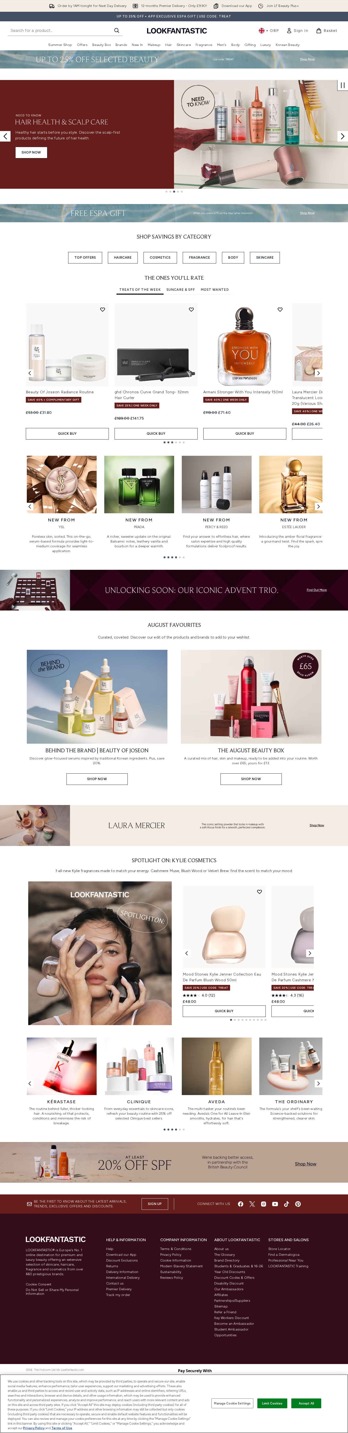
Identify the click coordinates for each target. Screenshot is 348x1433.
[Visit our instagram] (263, 1204)
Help (110, 1249)
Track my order (118, 1295)
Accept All (306, 1403)
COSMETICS (160, 258)
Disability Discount (229, 1283)
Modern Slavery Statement (181, 1266)
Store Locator (279, 1249)
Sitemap (221, 1306)
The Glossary (224, 1255)
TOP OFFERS (85, 258)
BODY (233, 258)
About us (221, 1249)
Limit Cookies (272, 1403)
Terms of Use (61, 1428)
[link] (297, 30)
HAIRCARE (123, 258)
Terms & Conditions (176, 1249)
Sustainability (171, 1272)
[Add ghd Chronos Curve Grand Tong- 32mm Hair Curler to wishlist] (191, 309)
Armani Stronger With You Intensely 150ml (243, 392)
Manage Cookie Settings (232, 1403)
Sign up (155, 1204)
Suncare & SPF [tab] (180, 290)
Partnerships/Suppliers (232, 1301)
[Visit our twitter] (252, 1204)
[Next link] (318, 506)
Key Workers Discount (231, 1318)
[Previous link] (29, 506)
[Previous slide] (5, 136)
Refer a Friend (225, 1312)
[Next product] (310, 953)
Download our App (121, 1255)
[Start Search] (117, 30)
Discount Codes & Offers (234, 1278)
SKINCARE (265, 258)
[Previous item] (29, 373)
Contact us (115, 1283)
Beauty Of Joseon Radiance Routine (60, 392)
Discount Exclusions (122, 1260)
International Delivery (123, 1278)
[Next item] (318, 373)
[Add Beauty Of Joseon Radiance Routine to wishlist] (102, 309)
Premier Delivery (119, 1289)
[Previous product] (186, 953)
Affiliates (221, 1295)
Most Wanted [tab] (215, 290)
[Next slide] (342, 136)
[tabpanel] (174, 373)
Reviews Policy (171, 1278)
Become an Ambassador (234, 1324)
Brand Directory (227, 1260)
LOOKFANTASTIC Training (288, 1266)
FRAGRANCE (199, 258)
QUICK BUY (67, 434)
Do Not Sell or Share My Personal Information (52, 1292)
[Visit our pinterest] (298, 1204)
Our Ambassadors (229, 1289)
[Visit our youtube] (275, 1204)
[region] (174, 1403)
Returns (112, 1266)
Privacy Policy (171, 1255)
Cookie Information (175, 1260)
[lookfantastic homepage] (177, 31)
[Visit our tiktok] (286, 1204)
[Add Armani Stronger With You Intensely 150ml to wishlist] (280, 309)
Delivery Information (122, 1272)
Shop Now (31, 152)
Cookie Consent (39, 1284)
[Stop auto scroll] (342, 85)
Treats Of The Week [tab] (140, 290)
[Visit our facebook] (240, 1204)
